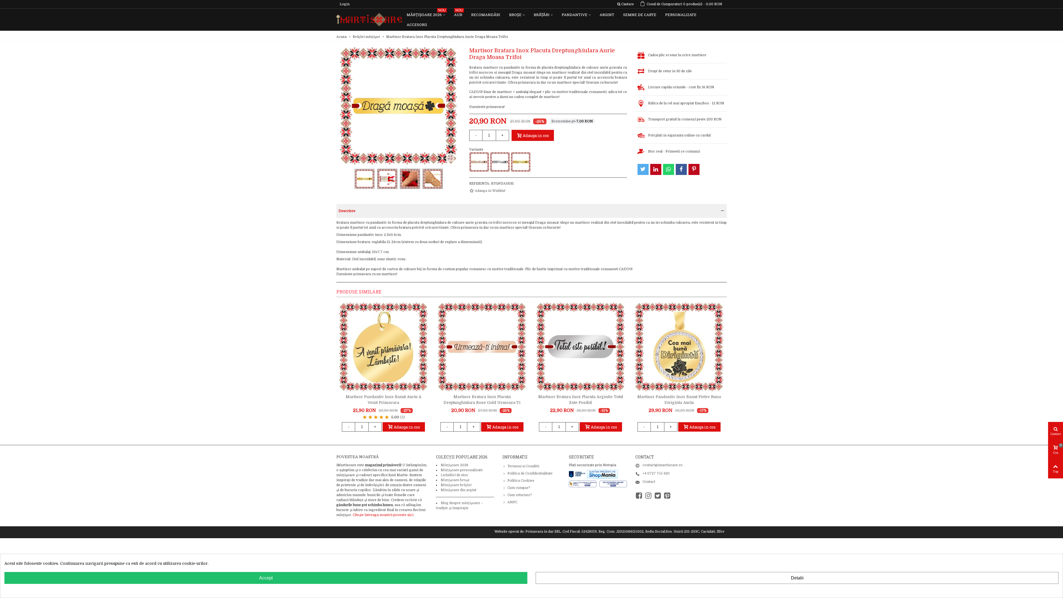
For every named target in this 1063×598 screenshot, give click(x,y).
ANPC (512, 502)
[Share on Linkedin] (655, 169)
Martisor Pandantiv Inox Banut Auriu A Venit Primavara (383, 400)
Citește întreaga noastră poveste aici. (383, 515)
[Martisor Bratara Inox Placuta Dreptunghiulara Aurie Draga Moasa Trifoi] (521, 162)
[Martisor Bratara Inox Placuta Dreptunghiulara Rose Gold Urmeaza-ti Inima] (482, 347)
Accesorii (417, 24)
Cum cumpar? (518, 488)
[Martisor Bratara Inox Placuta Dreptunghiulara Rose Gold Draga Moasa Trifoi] (479, 162)
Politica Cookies (520, 481)
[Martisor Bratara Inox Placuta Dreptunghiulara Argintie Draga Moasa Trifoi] (500, 162)
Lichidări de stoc (454, 475)
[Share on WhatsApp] (668, 169)
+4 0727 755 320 (656, 473)
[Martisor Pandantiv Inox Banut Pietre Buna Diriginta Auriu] (679, 347)
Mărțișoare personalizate (462, 470)
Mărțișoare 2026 (426, 13)
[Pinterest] (667, 495)
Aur (458, 13)
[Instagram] (648, 495)
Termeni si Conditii (523, 466)
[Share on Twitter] (643, 169)
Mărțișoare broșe (455, 480)
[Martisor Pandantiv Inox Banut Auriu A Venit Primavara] (383, 347)
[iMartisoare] (369, 20)
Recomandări (485, 14)
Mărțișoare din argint (458, 490)
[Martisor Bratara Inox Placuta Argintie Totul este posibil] (580, 347)
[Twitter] (657, 495)
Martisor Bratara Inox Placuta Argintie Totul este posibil (580, 400)
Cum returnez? (519, 495)
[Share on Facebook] (681, 169)
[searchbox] (625, 4)
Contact (649, 482)
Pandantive (574, 14)
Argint (607, 14)
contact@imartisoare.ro (663, 465)
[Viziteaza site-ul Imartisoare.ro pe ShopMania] (602, 474)
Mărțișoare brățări (456, 485)
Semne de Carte (639, 14)
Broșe (515, 14)
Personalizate (680, 14)
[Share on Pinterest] (694, 169)
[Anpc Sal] (584, 484)
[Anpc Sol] (613, 484)
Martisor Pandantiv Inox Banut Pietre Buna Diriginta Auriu (679, 400)
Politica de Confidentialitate (530, 473)
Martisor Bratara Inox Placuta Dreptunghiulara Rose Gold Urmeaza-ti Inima (481, 403)
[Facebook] (639, 495)
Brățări (541, 14)
